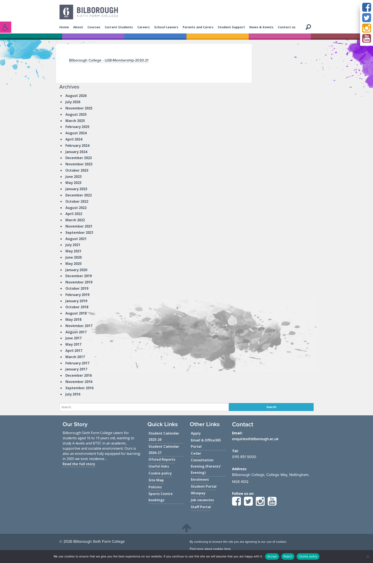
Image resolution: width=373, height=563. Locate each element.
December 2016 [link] (78, 375)
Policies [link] (155, 487)
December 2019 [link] (78, 276)
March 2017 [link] (75, 356)
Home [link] (64, 27)
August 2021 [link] (76, 238)
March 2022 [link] (75, 220)
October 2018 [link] (76, 307)
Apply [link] (196, 433)
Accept (272, 556)
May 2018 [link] (73, 319)
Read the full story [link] (79, 464)
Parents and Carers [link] (198, 27)
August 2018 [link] (76, 313)
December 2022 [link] (78, 195)
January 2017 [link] (76, 369)
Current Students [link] (119, 27)
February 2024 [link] (77, 145)
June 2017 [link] (73, 338)
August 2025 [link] (76, 114)
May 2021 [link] (73, 251)
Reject (287, 556)
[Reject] (367, 556)
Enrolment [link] (200, 479)
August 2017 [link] (76, 332)
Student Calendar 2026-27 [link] (164, 449)
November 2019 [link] (78, 282)
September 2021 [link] (79, 232)
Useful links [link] (159, 466)
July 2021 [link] (72, 244)
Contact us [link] (287, 27)
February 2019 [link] (77, 294)
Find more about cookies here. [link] (210, 549)
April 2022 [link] (73, 213)
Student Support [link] (231, 27)
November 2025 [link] (78, 108)
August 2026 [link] (76, 95)
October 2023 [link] (76, 170)
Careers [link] (143, 27)
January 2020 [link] (76, 269)
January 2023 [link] (76, 189)
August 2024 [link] (76, 133)
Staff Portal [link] (201, 506)
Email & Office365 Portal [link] (206, 443)
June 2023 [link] (73, 176)
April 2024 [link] (73, 139)
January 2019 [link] (76, 301)
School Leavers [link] (166, 27)
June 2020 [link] (73, 257)
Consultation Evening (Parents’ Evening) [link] (206, 466)
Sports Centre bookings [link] (161, 496)
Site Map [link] (156, 480)
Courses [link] (93, 27)
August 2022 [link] (76, 207)
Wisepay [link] (198, 493)
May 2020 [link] (73, 263)
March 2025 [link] (75, 120)
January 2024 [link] (76, 151)
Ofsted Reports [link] (162, 459)
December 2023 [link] (78, 157)
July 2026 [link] (72, 102)
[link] (5, 27)
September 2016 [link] (79, 388)
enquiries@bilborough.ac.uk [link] (255, 439)
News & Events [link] (261, 27)
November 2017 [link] (78, 325)
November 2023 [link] (78, 164)
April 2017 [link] (73, 350)
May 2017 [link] (73, 344)
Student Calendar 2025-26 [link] (164, 436)
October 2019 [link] (76, 288)
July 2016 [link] (72, 394)
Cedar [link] (196, 453)
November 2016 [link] (78, 381)
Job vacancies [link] (202, 500)
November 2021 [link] (78, 226)
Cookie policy (308, 556)
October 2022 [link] (76, 201)
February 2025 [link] (77, 126)
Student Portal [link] (204, 486)
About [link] (78, 27)
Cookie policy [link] (160, 473)
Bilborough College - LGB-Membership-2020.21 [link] (109, 60)
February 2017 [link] (77, 363)
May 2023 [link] (73, 182)
